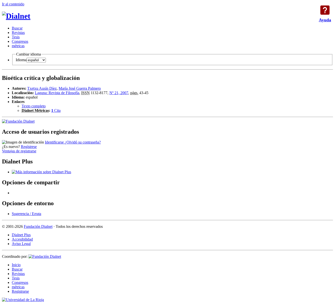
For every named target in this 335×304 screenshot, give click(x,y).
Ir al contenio (13, 4)
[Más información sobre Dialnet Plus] (41, 172)
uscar (17, 28)
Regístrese (29, 147)
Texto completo (34, 106)
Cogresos (20, 41)
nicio (16, 265)
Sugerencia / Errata (26, 214)
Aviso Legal (21, 244)
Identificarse (55, 142)
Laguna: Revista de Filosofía (57, 93)
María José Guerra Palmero (80, 88)
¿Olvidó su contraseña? (83, 142)
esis (16, 37)
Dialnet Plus (21, 235)
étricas (18, 46)
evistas (18, 32)
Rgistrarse (20, 291)
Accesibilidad (22, 239)
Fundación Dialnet (38, 226)
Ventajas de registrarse (19, 151)
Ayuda (325, 10)
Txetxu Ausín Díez (42, 88)
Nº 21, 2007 (118, 93)
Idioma (21, 60)
